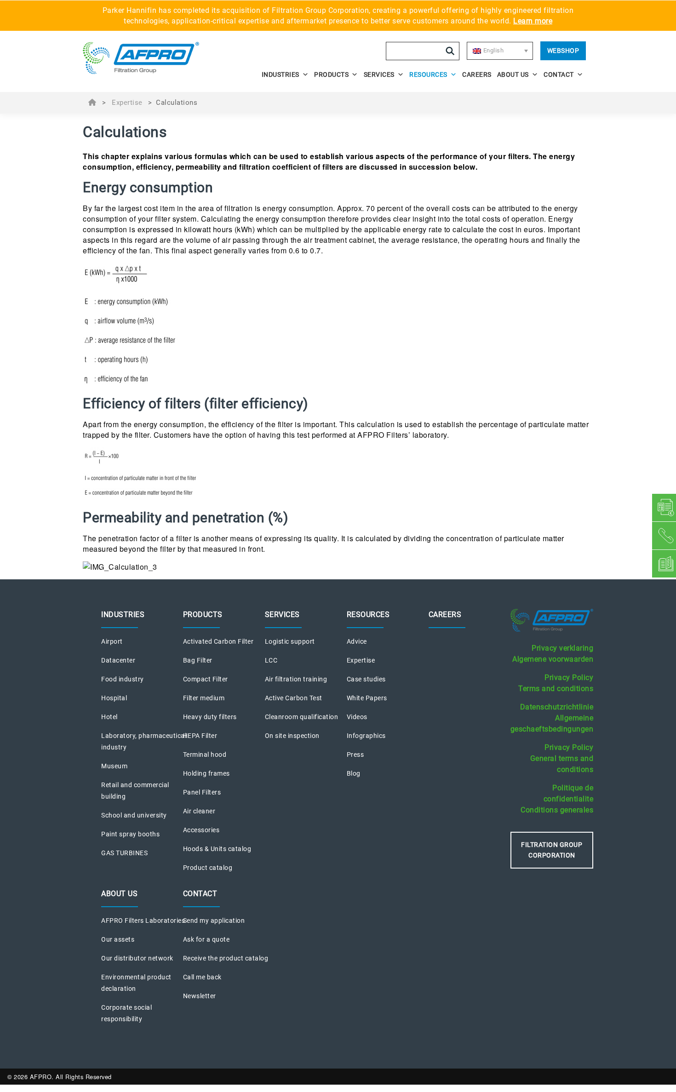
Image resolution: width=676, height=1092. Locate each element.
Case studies (366, 679)
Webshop (563, 50)
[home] (146, 58)
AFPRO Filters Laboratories (143, 920)
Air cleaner (199, 811)
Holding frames (206, 773)
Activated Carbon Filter (218, 641)
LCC (271, 660)
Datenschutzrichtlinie (557, 707)
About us (513, 74)
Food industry (122, 679)
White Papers (367, 698)
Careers (477, 74)
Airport (112, 641)
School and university (134, 815)
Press (355, 754)
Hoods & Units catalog (217, 848)
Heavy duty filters (210, 716)
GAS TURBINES (124, 853)
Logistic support (290, 641)
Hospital (114, 698)
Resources (428, 74)
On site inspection (292, 735)
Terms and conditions (555, 688)
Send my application (214, 920)
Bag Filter (197, 660)
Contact (559, 74)
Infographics (366, 735)
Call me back (202, 977)
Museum (114, 766)
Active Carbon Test (293, 698)
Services (379, 74)
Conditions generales (557, 810)
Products (331, 74)
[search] (450, 51)
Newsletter (199, 996)
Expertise (127, 102)
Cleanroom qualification (301, 716)
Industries (280, 74)
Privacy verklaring (562, 648)
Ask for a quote (206, 939)
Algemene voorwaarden (552, 659)
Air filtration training (296, 679)
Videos (357, 716)
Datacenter (118, 660)
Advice (357, 641)
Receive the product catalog (226, 958)
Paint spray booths (130, 834)
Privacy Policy (568, 677)
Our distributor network (137, 958)
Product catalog (208, 867)
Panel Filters (202, 792)
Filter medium (204, 698)
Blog (354, 773)
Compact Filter (205, 679)
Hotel (109, 716)
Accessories (201, 830)
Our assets (117, 939)
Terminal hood (205, 754)
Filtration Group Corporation (551, 850)
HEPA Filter (200, 735)
